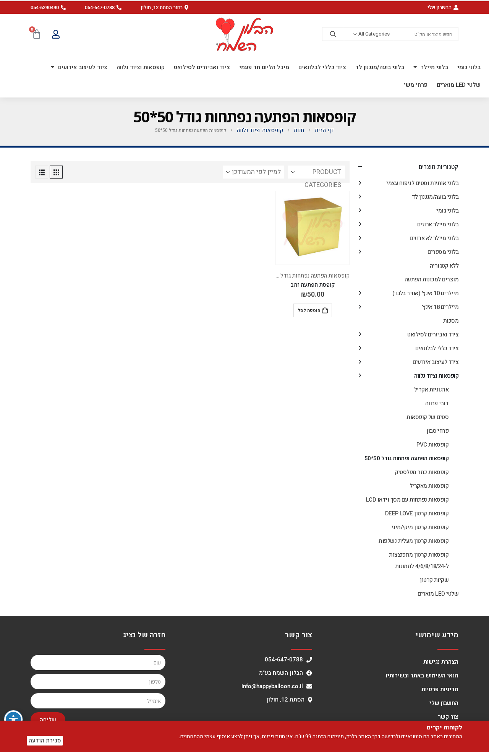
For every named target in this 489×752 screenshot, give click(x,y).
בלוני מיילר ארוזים (437, 224)
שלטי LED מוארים (459, 84)
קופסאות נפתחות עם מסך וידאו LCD (407, 499)
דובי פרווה (437, 403)
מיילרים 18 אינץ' (440, 307)
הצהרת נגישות (440, 661)
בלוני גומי (469, 67)
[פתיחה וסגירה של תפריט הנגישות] (13, 719)
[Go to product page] (312, 228)
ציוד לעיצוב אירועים (82, 67)
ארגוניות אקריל (431, 389)
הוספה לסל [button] (309, 310)
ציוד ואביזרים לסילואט (202, 67)
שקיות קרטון (434, 580)
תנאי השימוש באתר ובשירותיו (422, 675)
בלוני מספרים (442, 252)
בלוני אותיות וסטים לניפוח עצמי (422, 183)
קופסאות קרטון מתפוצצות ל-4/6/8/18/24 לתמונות (419, 560)
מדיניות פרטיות (439, 689)
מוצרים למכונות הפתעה (431, 279)
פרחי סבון (437, 431)
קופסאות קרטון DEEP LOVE (417, 513)
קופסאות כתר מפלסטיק (422, 472)
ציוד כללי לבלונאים (322, 67)
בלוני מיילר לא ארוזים (434, 238)
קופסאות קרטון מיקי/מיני (420, 527)
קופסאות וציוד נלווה (141, 67)
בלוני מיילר (434, 67)
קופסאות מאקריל (429, 486)
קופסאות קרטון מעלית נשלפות (414, 541)
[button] (164, 7)
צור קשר (448, 716)
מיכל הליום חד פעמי (264, 67)
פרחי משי (415, 84)
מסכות (450, 321)
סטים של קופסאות (427, 417)
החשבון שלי (443, 703)
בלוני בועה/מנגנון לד (379, 67)
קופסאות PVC (432, 444)
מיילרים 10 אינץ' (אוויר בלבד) (425, 293)
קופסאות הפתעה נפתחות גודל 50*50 (307, 275)
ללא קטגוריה (444, 265)
